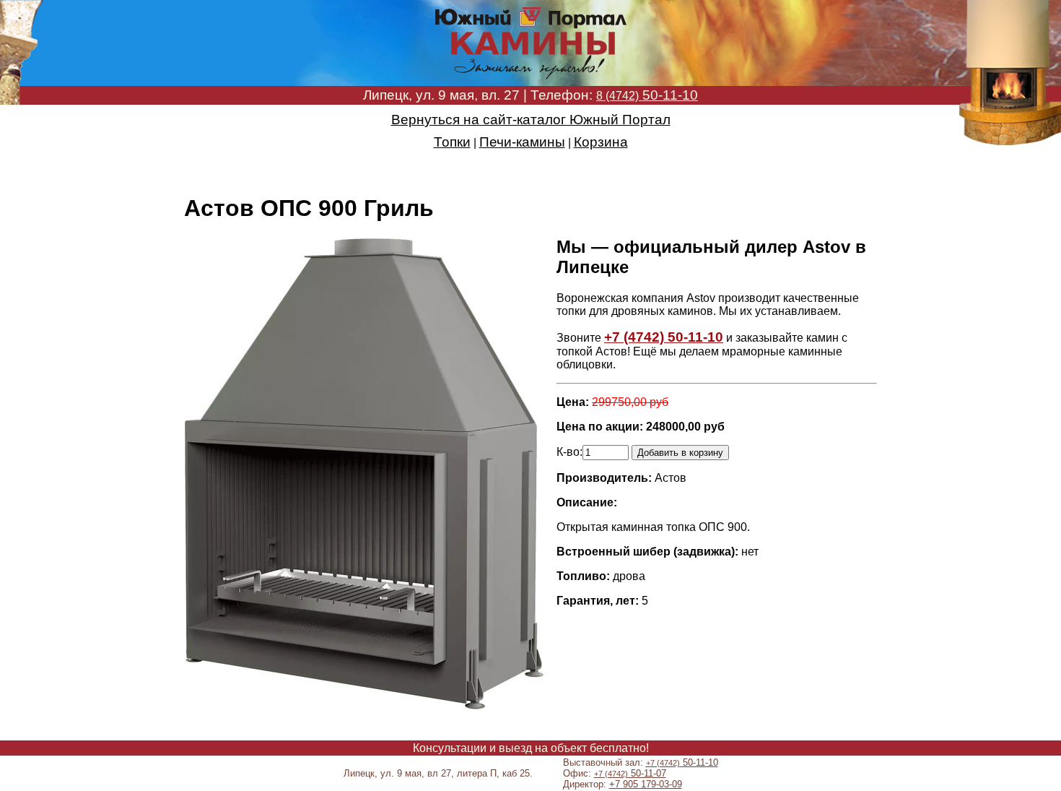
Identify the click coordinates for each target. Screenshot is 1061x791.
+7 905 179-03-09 (645, 784)
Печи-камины (522, 142)
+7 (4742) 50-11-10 (663, 337)
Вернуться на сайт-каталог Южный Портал (531, 119)
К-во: (569, 452)
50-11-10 (647, 95)
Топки (452, 142)
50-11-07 (630, 773)
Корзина (601, 142)
